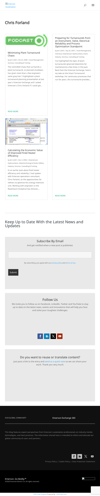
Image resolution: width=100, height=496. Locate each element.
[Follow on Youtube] (60, 336)
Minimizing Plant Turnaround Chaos (24, 54)
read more (13, 111)
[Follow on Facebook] (40, 336)
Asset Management (36, 60)
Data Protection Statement (83, 461)
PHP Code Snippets (40, 494)
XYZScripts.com (61, 494)
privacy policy (56, 263)
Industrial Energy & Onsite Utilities (31, 163)
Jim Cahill (13, 60)
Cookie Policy (64, 461)
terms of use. (71, 263)
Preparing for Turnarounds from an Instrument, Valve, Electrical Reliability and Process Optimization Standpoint (72, 42)
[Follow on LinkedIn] (46, 336)
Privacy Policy (51, 461)
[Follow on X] (53, 336)
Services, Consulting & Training (19, 63)
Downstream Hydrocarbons (73, 54)
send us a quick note (55, 361)
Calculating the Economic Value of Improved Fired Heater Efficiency (25, 153)
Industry (11, 166)
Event (85, 54)
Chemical (58, 54)
